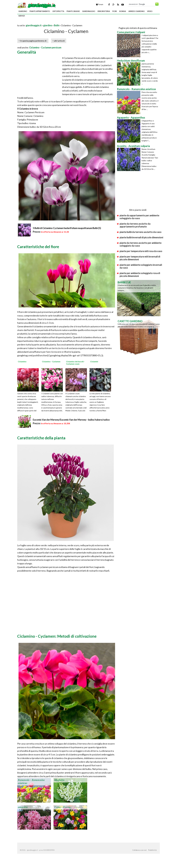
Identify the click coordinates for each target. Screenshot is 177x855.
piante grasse (73, 11)
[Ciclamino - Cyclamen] (53, 379)
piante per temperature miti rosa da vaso (141, 251)
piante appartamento (40, 11)
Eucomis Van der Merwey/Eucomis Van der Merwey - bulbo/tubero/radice (71, 419)
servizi (21, 16)
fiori (114, 11)
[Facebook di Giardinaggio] (109, 4)
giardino (22, 11)
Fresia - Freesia (62, 807)
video (149, 11)
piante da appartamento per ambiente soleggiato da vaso (139, 217)
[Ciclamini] (101, 379)
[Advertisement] (47, 22)
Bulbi (56, 25)
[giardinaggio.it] (36, 5)
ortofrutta (58, 11)
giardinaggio (88, 11)
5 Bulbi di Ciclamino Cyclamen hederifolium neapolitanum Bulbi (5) (67, 228)
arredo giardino (136, 11)
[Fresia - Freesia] (70, 817)
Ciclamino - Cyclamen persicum (45, 47)
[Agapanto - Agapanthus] (129, 131)
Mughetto (59, 780)
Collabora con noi (139, 850)
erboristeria (104, 11)
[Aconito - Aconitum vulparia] (129, 159)
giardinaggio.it (33, 25)
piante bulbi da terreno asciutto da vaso (140, 232)
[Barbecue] (139, 297)
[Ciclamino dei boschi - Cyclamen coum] (77, 379)
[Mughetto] (70, 790)
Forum (100, 4)
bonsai (122, 11)
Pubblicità (152, 850)
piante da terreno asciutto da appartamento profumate (135, 225)
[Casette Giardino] (139, 336)
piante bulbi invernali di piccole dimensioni (141, 237)
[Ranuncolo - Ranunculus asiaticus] (34, 790)
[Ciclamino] (29, 379)
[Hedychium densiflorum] (129, 74)
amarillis (23, 807)
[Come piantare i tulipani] (129, 45)
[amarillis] (34, 817)
